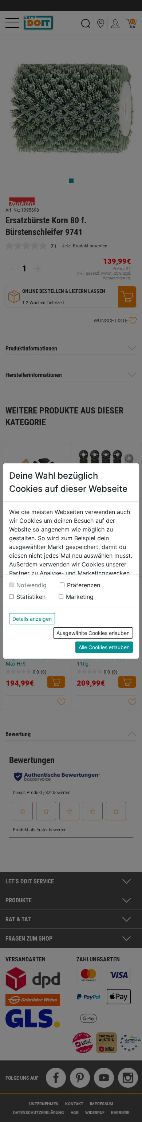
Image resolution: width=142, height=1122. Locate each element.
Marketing (80, 596)
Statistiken (31, 596)
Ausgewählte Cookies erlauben (93, 633)
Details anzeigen (32, 619)
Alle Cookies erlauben (104, 647)
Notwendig (31, 585)
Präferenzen (83, 585)
